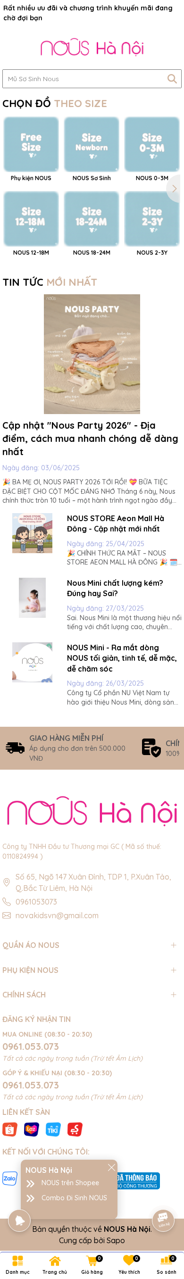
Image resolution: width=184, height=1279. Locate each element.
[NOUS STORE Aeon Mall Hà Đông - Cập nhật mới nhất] (32, 533)
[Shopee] (9, 1129)
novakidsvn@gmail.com (57, 915)
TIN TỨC (49, 282)
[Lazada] (31, 1129)
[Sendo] (75, 1129)
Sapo (116, 1240)
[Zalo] (9, 1177)
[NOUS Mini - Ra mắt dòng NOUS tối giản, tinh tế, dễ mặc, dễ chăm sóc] (32, 662)
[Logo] (92, 48)
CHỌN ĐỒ (54, 103)
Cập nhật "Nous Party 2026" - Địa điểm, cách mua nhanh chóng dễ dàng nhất (90, 438)
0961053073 (36, 901)
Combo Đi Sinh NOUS (74, 1198)
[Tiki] (53, 1129)
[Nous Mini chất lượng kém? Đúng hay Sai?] (32, 598)
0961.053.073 (30, 1046)
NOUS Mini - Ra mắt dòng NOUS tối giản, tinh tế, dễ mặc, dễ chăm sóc (122, 658)
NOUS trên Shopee (70, 1183)
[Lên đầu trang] (163, 1194)
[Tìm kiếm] (172, 79)
